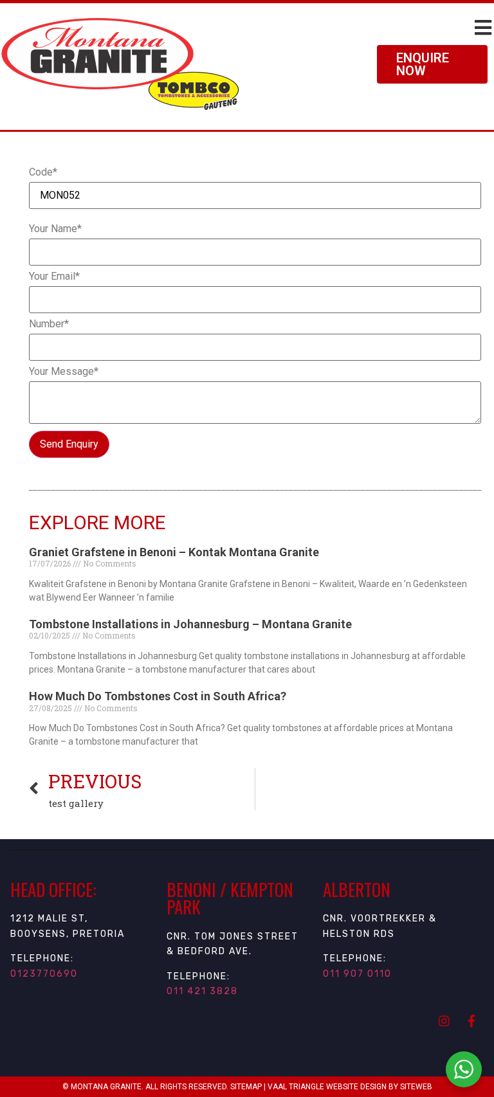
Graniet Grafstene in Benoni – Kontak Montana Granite (174, 552)
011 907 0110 (357, 973)
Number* (49, 324)
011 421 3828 (202, 991)
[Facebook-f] (471, 1020)
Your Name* (55, 229)
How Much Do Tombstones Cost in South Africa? (157, 696)
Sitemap (246, 1086)
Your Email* (54, 276)
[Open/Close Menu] (482, 27)
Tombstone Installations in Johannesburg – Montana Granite (190, 624)
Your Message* (63, 372)
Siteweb (416, 1086)
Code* (43, 172)
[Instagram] (444, 1020)
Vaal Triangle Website (313, 1086)
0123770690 (44, 973)
